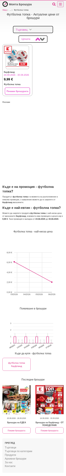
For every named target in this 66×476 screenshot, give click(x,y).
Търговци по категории (18, 451)
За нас (9, 462)
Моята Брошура (20, 4)
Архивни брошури (15, 458)
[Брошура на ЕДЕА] (16, 399)
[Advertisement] (33, 136)
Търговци (10, 447)
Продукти (10, 455)
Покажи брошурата (16, 430)
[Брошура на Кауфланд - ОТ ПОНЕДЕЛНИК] (49, 399)
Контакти (10, 466)
